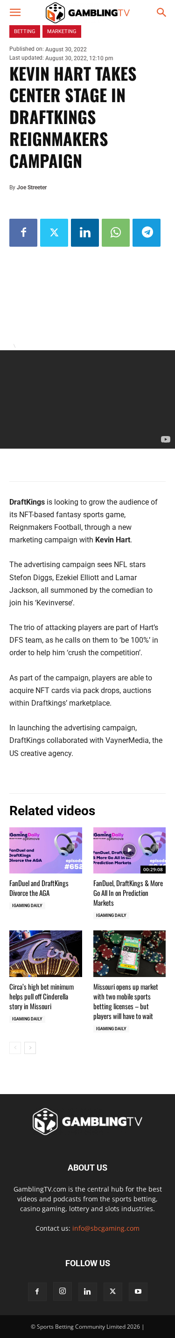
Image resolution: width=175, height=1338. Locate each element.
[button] (15, 12)
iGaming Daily (27, 905)
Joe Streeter (32, 187)
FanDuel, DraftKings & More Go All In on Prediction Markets (128, 893)
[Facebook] (23, 233)
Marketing (62, 31)
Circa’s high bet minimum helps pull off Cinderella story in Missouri (41, 996)
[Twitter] (54, 233)
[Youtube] (138, 1292)
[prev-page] (15, 1048)
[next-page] (30, 1048)
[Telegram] (147, 233)
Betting (24, 31)
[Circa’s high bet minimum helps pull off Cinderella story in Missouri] (45, 953)
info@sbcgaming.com (106, 1228)
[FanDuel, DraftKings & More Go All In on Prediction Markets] (129, 850)
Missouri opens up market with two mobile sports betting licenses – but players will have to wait (125, 1001)
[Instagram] (62, 1291)
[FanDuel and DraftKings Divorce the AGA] (45, 850)
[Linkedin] (85, 233)
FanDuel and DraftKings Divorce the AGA (39, 888)
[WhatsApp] (116, 233)
